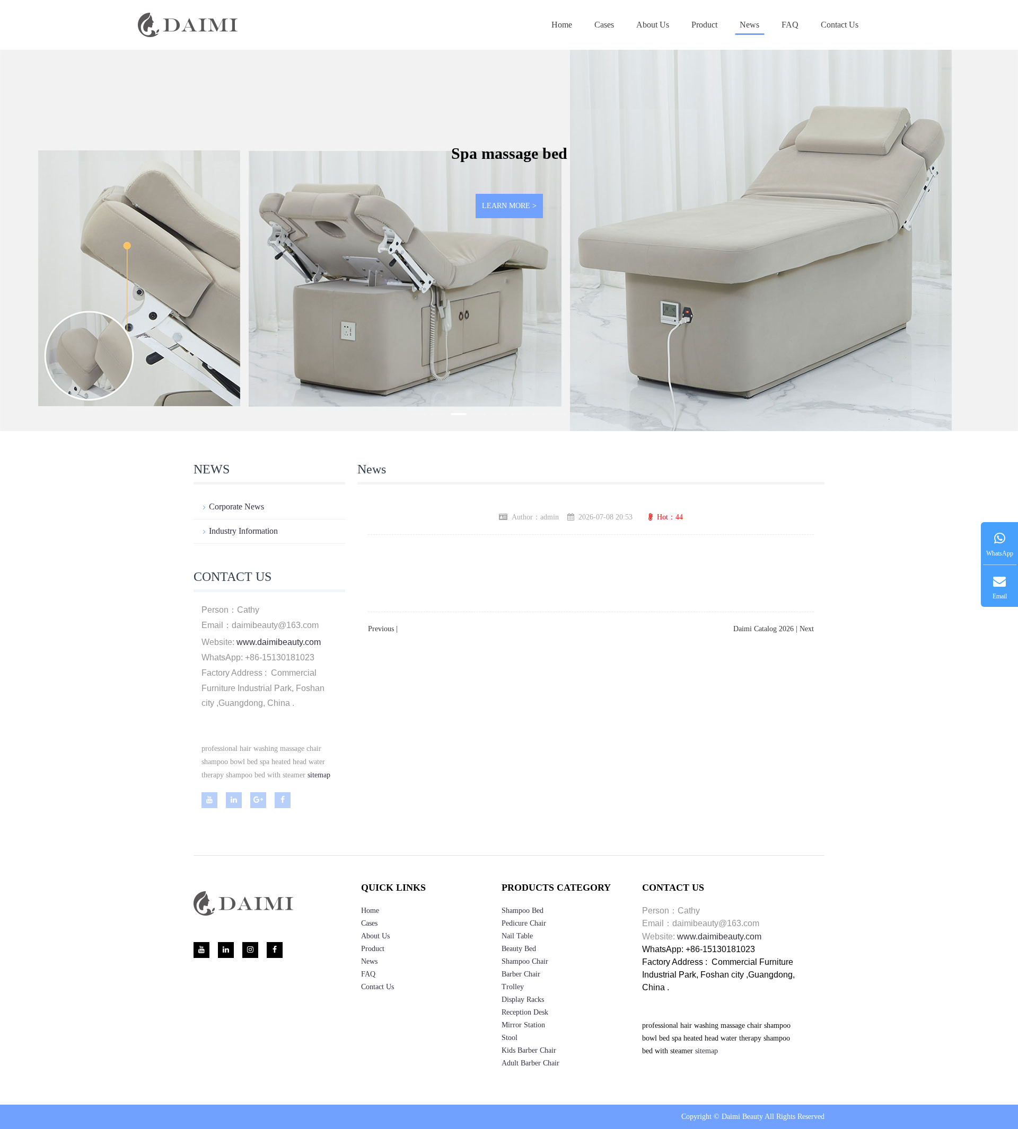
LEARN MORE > (509, 206)
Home (561, 24)
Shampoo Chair (525, 961)
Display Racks (523, 999)
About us (652, 24)
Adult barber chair (530, 1063)
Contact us (839, 24)
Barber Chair (521, 974)
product (704, 24)
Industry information (243, 530)
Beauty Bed (519, 949)
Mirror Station (523, 1025)
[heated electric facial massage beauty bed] (306, 775)
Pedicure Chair (524, 923)
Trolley (513, 987)
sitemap (319, 775)
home (370, 911)
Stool (509, 1038)
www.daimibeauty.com (278, 642)
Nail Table (517, 936)
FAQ (790, 24)
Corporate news (236, 506)
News (749, 24)
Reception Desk (525, 1012)
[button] (418, 414)
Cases (604, 24)
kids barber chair (529, 1050)
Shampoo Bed (522, 911)
